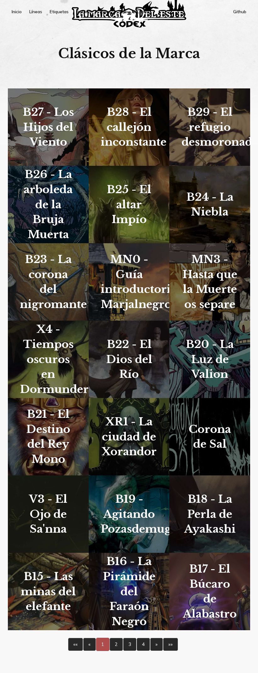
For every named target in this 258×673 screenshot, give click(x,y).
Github (239, 11)
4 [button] (143, 644)
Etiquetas (59, 11)
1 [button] (102, 644)
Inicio (17, 11)
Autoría (83, 11)
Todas (104, 11)
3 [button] (129, 644)
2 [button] (116, 644)
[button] (75, 644)
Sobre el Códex (134, 11)
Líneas (35, 11)
